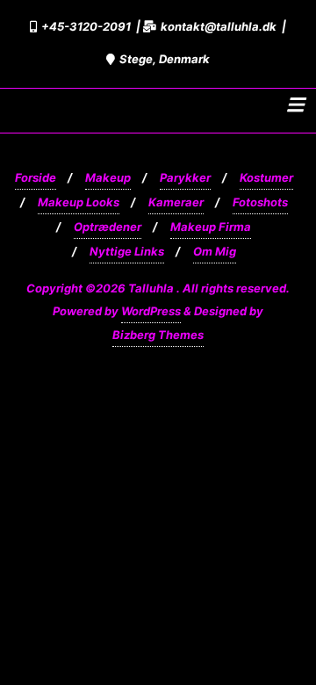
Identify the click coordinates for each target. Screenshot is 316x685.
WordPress (151, 311)
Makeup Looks (78, 202)
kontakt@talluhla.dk (218, 26)
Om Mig (214, 251)
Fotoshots (260, 202)
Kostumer (266, 177)
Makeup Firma (210, 227)
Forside (35, 177)
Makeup (108, 177)
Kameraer (176, 202)
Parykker (185, 177)
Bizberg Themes (158, 335)
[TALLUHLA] (16, 105)
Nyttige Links (127, 251)
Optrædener (107, 227)
